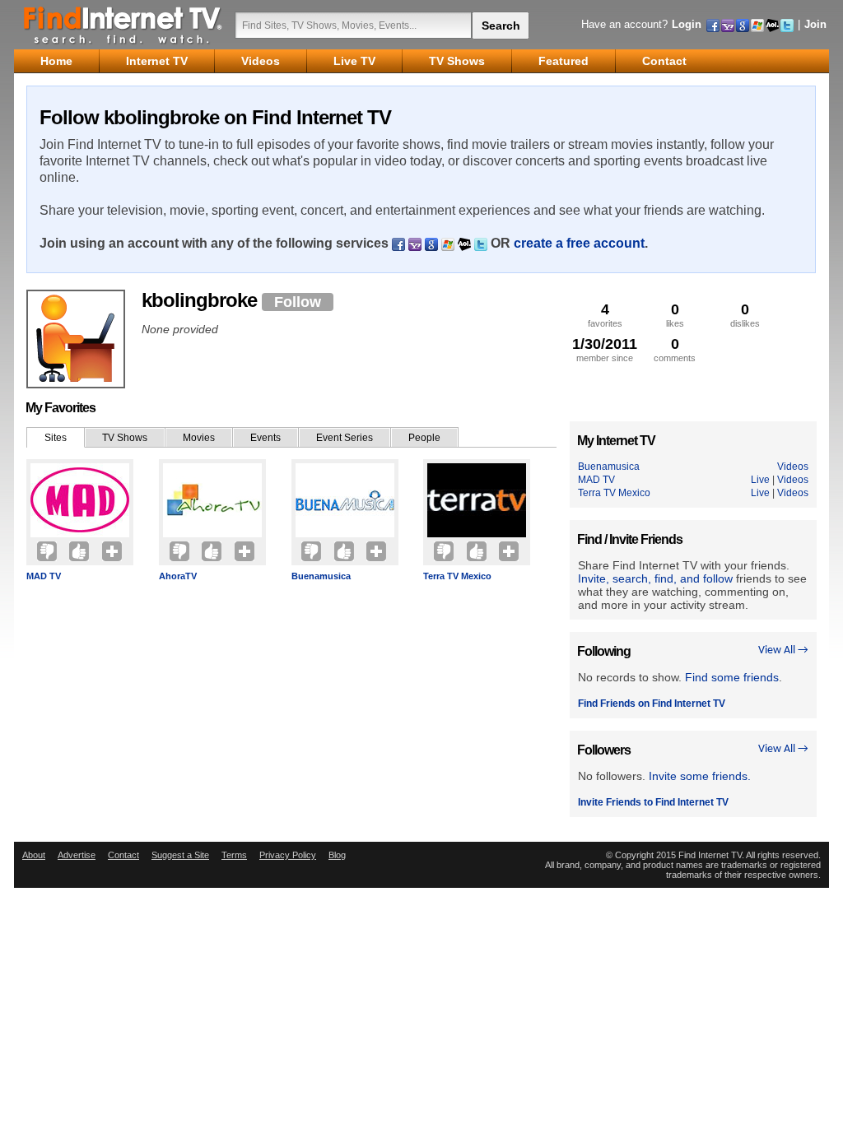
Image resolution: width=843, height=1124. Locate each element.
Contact (123, 855)
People (424, 438)
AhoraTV (178, 576)
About (33, 855)
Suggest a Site (180, 855)
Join (815, 24)
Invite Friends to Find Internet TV (653, 802)
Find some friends (732, 677)
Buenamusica (321, 576)
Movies (199, 438)
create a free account (579, 243)
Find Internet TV (123, 24)
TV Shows (124, 438)
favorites (605, 314)
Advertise (76, 855)
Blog (337, 855)
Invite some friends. (700, 776)
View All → (783, 650)
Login (686, 24)
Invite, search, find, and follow (655, 578)
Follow (297, 302)
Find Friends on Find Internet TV (651, 703)
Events (265, 438)
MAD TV (43, 576)
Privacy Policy (287, 855)
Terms (234, 855)
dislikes (745, 314)
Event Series (344, 438)
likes (675, 314)
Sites (55, 438)
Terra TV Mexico (457, 576)
